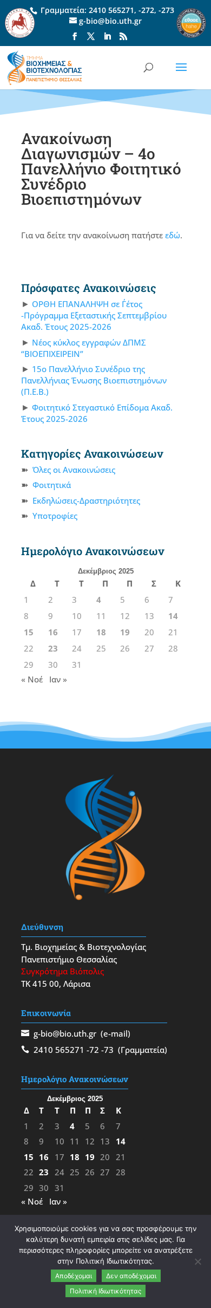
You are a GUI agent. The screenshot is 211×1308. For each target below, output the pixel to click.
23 (53, 648)
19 (125, 632)
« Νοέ (32, 679)
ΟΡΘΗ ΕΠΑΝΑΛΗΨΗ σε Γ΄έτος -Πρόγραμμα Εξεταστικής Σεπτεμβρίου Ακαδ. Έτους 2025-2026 (94, 315)
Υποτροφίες (54, 515)
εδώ (172, 235)
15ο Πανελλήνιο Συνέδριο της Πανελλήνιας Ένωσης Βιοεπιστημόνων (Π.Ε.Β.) (94, 380)
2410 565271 (111, 10)
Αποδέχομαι (73, 1276)
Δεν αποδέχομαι (131, 1276)
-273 (166, 10)
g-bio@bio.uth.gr (65, 1033)
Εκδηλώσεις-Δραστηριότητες (86, 500)
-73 (107, 1049)
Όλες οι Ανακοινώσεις (73, 469)
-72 (93, 1049)
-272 (146, 10)
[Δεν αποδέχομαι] (197, 1261)
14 (173, 615)
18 (101, 632)
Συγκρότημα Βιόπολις (62, 971)
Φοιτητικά (51, 484)
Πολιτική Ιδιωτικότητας (105, 1291)
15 (29, 632)
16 (53, 632)
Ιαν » (58, 679)
